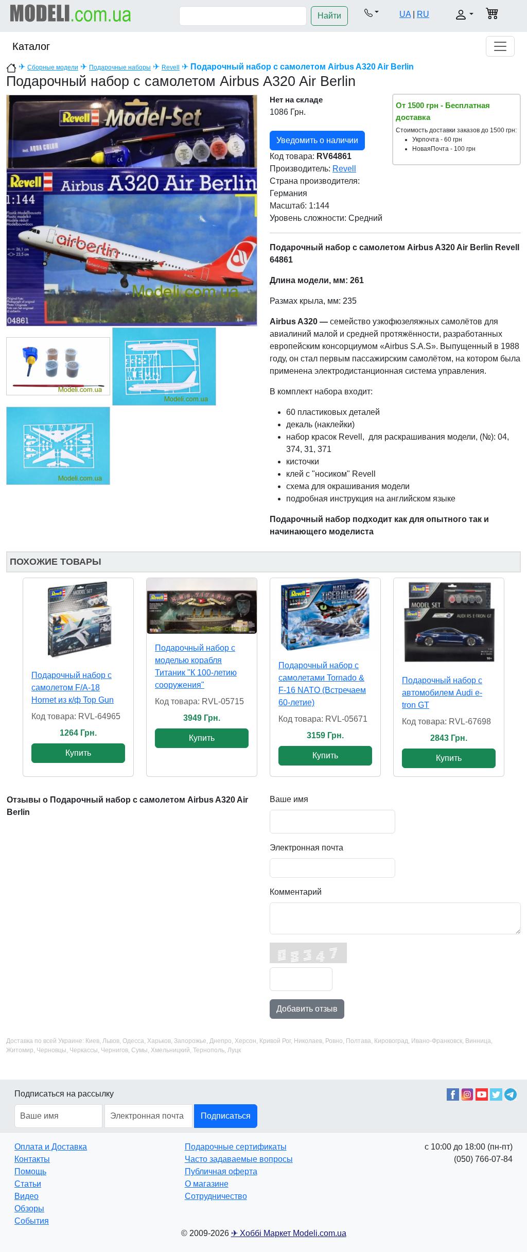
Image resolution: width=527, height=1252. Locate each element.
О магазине (207, 1183)
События (31, 1220)
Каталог (31, 46)
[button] (371, 12)
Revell (171, 67)
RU (423, 14)
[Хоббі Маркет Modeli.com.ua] (70, 12)
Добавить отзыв (307, 1008)
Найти (329, 15)
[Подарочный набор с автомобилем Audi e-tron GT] (449, 622)
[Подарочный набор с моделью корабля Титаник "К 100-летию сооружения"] (202, 606)
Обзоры (29, 1208)
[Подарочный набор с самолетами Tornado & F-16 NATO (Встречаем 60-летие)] (325, 614)
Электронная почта (306, 847)
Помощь (30, 1171)
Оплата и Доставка (50, 1146)
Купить (78, 753)
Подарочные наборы (120, 67)
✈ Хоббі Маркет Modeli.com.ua (288, 1233)
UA (405, 14)
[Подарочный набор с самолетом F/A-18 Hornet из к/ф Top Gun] (78, 619)
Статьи (27, 1183)
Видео (26, 1196)
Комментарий (296, 892)
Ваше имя (289, 799)
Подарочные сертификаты (236, 1146)
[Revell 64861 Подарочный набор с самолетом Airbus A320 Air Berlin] (131, 209)
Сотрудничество (216, 1196)
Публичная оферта (221, 1171)
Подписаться (226, 1115)
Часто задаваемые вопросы (239, 1159)
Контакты (32, 1159)
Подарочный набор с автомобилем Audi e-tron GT (442, 692)
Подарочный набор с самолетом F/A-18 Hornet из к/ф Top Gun (72, 687)
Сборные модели (52, 67)
